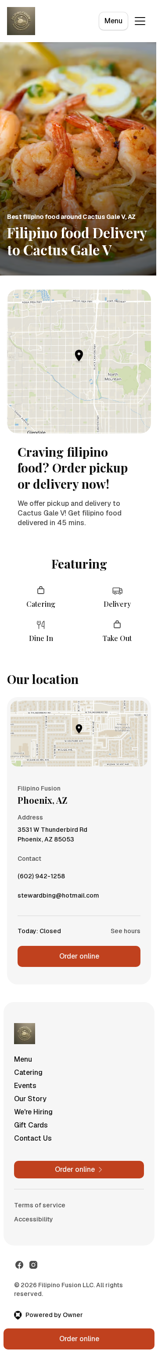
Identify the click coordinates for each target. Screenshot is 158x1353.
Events (25, 1085)
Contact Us (33, 1138)
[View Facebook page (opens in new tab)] (19, 1265)
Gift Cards (31, 1125)
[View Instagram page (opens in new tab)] (33, 1265)
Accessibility (33, 1219)
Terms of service (39, 1205)
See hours (125, 931)
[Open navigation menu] (140, 21)
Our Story (30, 1098)
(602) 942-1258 (41, 878)
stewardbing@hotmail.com (58, 897)
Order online (79, 956)
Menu (113, 20)
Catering (28, 1072)
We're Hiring (33, 1112)
